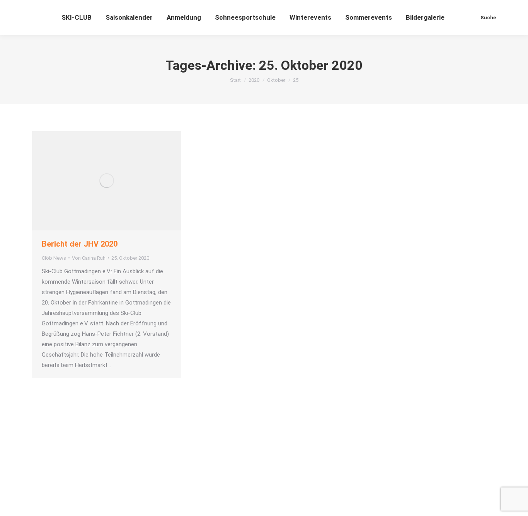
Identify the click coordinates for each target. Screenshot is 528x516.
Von (89, 258)
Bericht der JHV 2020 (80, 244)
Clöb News (54, 258)
